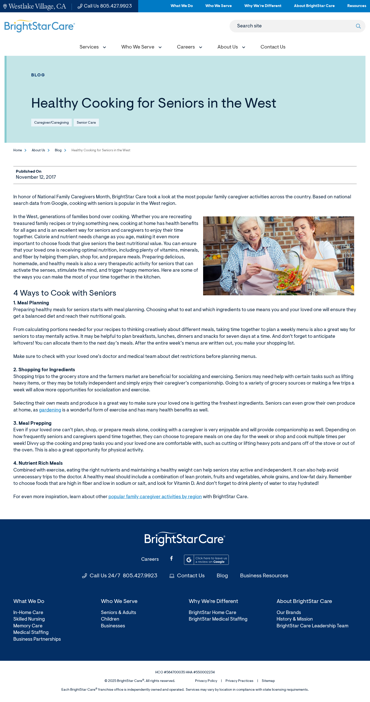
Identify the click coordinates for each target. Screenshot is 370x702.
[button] (92, 48)
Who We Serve (218, 8)
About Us (38, 150)
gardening (50, 410)
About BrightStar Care (314, 8)
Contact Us (191, 576)
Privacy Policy (206, 681)
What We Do (182, 8)
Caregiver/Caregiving (51, 123)
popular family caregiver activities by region (155, 497)
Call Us (108, 6)
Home (17, 150)
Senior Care (86, 123)
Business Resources (264, 576)
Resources (356, 8)
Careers (150, 559)
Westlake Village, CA (37, 6)
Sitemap (268, 681)
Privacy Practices (239, 681)
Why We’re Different (262, 8)
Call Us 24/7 (123, 576)
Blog (38, 75)
